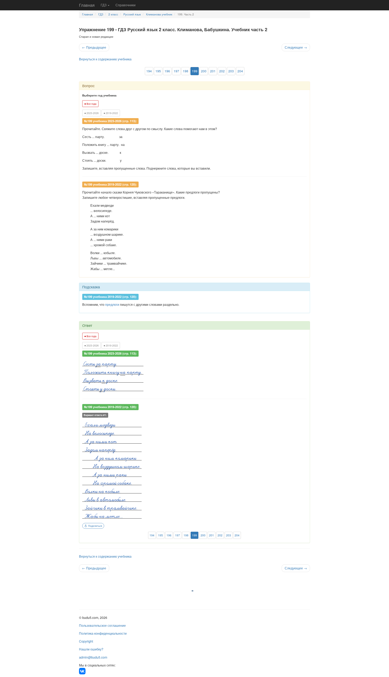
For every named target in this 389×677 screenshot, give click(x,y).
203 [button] (231, 71)
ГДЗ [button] (104, 5)
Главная (87, 5)
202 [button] (222, 71)
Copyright (86, 641)
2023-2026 (91, 113)
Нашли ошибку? (91, 649)
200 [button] (203, 71)
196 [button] (167, 71)
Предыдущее (94, 47)
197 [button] (176, 71)
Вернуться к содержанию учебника (105, 59)
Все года (90, 104)
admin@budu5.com (93, 657)
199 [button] (194, 71)
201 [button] (213, 71)
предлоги (112, 304)
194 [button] (149, 71)
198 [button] (185, 71)
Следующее (296, 47)
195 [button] (158, 71)
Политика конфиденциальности (103, 633)
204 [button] (240, 71)
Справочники (125, 5)
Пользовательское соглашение (102, 625)
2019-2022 (111, 113)
